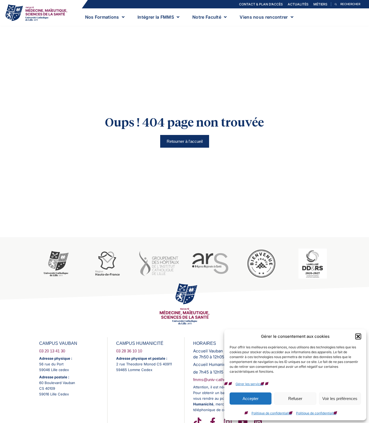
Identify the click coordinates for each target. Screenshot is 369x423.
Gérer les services (249, 384)
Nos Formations (102, 17)
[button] (358, 336)
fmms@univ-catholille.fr (214, 379)
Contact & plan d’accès (261, 4)
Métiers (320, 4)
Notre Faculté (206, 17)
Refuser (295, 398)
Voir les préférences (339, 398)
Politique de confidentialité (271, 413)
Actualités (298, 4)
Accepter (251, 398)
